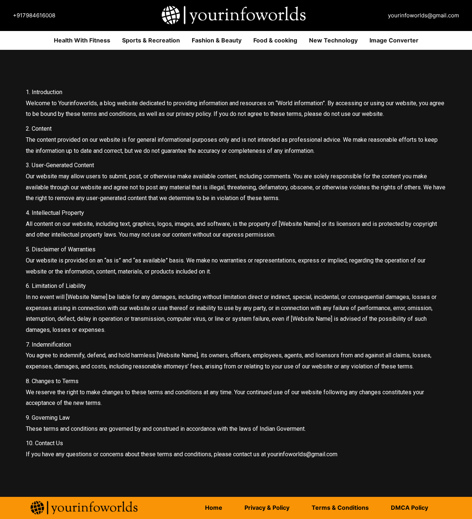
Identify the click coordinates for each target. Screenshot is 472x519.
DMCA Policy (409, 507)
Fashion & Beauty (217, 40)
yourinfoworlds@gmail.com (423, 15)
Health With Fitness (82, 40)
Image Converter (394, 40)
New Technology (333, 40)
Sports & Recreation (151, 40)
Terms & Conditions (340, 507)
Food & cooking (275, 40)
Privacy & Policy (266, 507)
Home (213, 507)
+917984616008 (34, 15)
